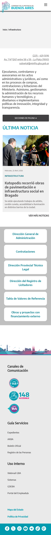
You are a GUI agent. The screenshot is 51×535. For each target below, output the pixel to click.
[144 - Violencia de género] (13, 408)
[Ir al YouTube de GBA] (25, 528)
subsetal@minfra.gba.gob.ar (34, 63)
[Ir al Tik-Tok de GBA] (37, 528)
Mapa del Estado (15, 509)
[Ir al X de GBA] (13, 528)
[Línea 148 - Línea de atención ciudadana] (13, 382)
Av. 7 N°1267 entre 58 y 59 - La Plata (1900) (26, 59)
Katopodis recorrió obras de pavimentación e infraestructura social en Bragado (24, 189)
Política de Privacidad (17, 516)
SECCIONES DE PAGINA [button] (25, 118)
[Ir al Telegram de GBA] (31, 528)
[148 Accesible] (18, 395)
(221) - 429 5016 (41, 55)
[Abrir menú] (46, 4)
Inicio (5, 29)
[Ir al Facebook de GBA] (7, 528)
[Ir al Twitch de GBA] (44, 528)
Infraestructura (15, 29)
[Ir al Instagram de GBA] (19, 528)
